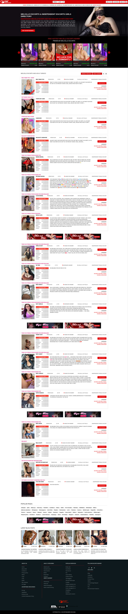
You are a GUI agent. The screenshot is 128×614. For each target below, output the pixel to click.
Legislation (24, 592)
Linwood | (77, 514)
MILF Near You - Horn (28, 78)
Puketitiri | (46, 507)
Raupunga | (54, 514)
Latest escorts (97, 5)
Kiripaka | (56, 510)
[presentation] (19, 52)
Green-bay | (40, 507)
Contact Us (24, 570)
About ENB (24, 569)
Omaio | (35, 512)
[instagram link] (94, 567)
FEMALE (55, 2)
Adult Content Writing (49, 587)
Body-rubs (68, 567)
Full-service (68, 570)
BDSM (45, 572)
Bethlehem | (82, 507)
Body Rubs (46, 574)
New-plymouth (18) (87, 5)
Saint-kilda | (50, 510)
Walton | (75, 512)
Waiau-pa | (33, 507)
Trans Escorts (47, 570)
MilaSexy (24, 441)
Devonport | (98, 514)
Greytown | (55, 512)
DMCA (23, 574)
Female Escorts (47, 569)
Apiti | (28, 507)
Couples (67, 582)
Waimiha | (91, 514)
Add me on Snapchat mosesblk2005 (32, 460)
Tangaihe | (61, 512)
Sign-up (122, 2)
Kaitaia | (50, 512)
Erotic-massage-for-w (70, 586)
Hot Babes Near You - (28, 97)
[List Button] (103, 74)
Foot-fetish (68, 569)
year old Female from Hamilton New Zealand (35, 194)
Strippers (46, 576)
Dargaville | (93, 510)
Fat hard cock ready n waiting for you (33, 480)
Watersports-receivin (70, 594)
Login (23, 576)
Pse (66, 572)
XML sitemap (25, 582)
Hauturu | (79, 510)
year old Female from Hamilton (31, 155)
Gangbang (68, 590)
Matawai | (39, 512)
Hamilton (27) (78, 5)
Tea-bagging (68, 578)
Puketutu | (73, 510)
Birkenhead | (89, 507)
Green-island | (68, 512)
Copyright (90, 575)
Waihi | (62, 507)
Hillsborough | (97, 512)
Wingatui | (71, 514)
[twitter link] (89, 567)
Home (24, 5)
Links (23, 578)
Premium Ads (25, 594)
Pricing (23, 590)
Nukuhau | (75, 507)
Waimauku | (81, 512)
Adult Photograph (48, 585)
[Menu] (126, 2)
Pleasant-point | (25, 514)
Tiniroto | (23, 512)
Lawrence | (29, 512)
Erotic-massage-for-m (71, 588)
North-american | (89, 512)
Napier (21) (59, 5)
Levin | (68, 510)
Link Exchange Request (93, 583)
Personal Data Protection (93, 588)
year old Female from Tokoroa (31, 213)
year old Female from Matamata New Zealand (35, 263)
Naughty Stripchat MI (28, 136)
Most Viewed (97, 73)
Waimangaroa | (42, 510)
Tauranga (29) (52, 5)
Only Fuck (109, 2)
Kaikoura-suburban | (26, 510)
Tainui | (59, 514)
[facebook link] (91, 567)
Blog (89, 573)
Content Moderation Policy (28, 596)
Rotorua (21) (29, 5)
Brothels (68, 592)
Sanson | (45, 512)
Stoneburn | (32, 514)
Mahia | (95, 507)
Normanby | (65, 514)
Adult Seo (46, 583)
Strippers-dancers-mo (71, 584)
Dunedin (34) (45, 5)
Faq (88, 586)
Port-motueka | (68, 507)
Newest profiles (86, 73)
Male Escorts (46, 567)
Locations (116, 2)
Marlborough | (86, 510)
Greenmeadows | (84, 514)
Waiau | (58, 507)
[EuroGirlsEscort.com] (72, 607)
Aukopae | (23, 507)
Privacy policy (25, 572)
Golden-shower (69, 576)
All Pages (24, 584)
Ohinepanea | (35, 510)
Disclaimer (90, 577)
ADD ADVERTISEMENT (28, 30)
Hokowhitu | (100, 510)
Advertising (46, 581)
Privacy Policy (91, 579)
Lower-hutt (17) (38, 5)
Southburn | (52, 507)
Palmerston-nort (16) (68, 5)
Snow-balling (69, 574)
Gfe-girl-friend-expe (70, 580)
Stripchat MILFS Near (28, 116)
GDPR (23, 580)
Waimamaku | (62, 510)
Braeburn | (38, 514)
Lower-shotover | (46, 514)
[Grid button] (106, 74)
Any (60, 2)
